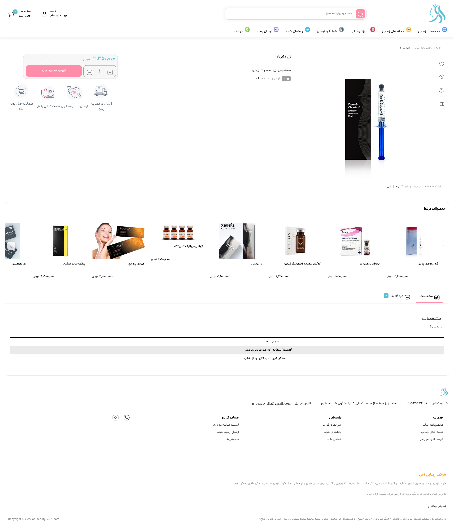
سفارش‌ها (232, 439)
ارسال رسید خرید (228, 431)
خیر (389, 187)
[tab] (430, 297)
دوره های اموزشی (431, 439)
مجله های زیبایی (393, 31)
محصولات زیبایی (429, 31)
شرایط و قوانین (327, 31)
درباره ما (237, 31)
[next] (11, 246)
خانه (438, 48)
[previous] (442, 246)
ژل (274, 70)
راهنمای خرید (294, 31)
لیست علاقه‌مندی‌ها (226, 424)
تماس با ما (334, 439)
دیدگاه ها (397, 296)
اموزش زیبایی (359, 31)
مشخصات (426, 296)
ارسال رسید (264, 31)
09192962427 (417, 403)
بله (397, 187)
